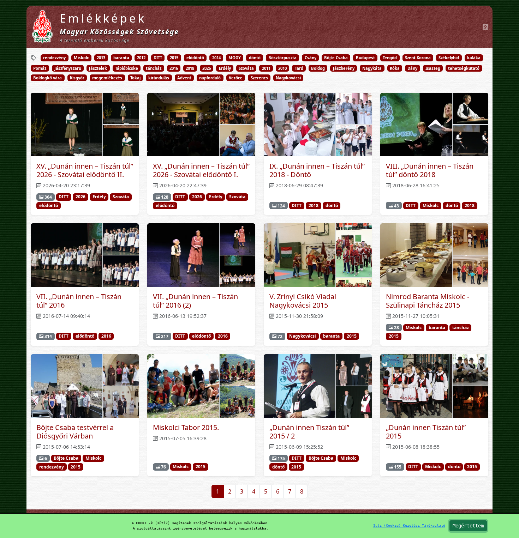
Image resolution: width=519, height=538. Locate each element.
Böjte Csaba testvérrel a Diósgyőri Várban (75, 432)
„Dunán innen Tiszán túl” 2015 (426, 432)
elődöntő (195, 57)
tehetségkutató (463, 68)
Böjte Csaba (336, 57)
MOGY (234, 57)
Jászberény (343, 68)
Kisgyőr (77, 77)
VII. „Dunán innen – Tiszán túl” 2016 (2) (195, 301)
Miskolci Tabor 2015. (186, 427)
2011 (266, 68)
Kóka (395, 68)
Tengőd (390, 57)
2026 (206, 68)
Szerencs (259, 77)
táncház (153, 68)
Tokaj (135, 77)
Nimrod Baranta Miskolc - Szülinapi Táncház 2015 (427, 301)
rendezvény (54, 57)
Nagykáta (372, 68)
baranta (121, 57)
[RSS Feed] (485, 27)
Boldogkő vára (47, 77)
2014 (216, 57)
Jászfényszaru (67, 68)
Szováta (246, 68)
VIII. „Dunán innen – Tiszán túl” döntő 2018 (429, 170)
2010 (282, 68)
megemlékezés (107, 77)
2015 (174, 57)
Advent (184, 77)
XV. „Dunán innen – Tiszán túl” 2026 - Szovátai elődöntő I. (201, 170)
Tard (299, 68)
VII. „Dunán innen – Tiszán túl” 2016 (78, 301)
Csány (310, 57)
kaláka (474, 57)
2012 (141, 57)
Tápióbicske (126, 68)
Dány (412, 68)
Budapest (365, 57)
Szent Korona (418, 57)
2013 (101, 57)
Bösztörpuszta (282, 57)
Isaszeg (432, 68)
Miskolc (81, 57)
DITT (158, 57)
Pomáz (39, 68)
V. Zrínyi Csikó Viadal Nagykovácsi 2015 (302, 301)
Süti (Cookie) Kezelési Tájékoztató (409, 525)
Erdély (225, 68)
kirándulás (158, 77)
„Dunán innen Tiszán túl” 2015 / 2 (309, 432)
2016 (173, 68)
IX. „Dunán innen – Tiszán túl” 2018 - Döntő (317, 170)
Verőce (236, 77)
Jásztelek (98, 68)
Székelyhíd (449, 57)
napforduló (210, 77)
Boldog (318, 68)
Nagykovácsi (288, 77)
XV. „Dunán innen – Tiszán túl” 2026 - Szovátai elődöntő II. (84, 170)
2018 (190, 68)
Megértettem (468, 525)
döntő (255, 57)
